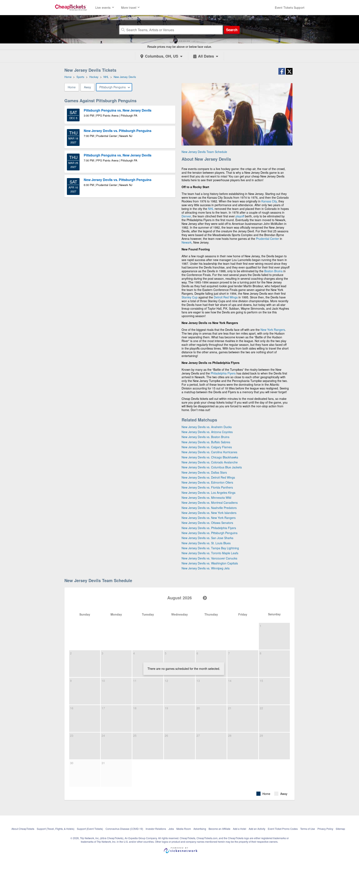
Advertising (199, 828)
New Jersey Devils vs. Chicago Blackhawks (210, 457)
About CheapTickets (22, 828)
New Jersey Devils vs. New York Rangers (209, 518)
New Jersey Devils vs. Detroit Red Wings (208, 477)
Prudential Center (267, 238)
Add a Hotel (239, 828)
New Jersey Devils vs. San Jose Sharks (207, 538)
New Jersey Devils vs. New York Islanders (209, 513)
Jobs (171, 828)
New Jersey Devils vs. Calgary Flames (207, 447)
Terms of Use (307, 828)
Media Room (183, 828)
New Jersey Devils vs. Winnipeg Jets (206, 568)
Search (231, 29)
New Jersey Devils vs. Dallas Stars (204, 472)
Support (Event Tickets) (90, 828)
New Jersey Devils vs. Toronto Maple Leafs (210, 553)
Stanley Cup (190, 297)
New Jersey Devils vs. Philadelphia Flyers (209, 528)
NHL (211, 209)
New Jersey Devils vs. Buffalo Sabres (206, 442)
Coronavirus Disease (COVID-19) (124, 828)
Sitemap (340, 828)
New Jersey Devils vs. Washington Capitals (210, 563)
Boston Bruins (273, 271)
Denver (186, 216)
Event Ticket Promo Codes (283, 828)
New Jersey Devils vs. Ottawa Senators (207, 523)
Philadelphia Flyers (223, 373)
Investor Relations (156, 828)
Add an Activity (257, 828)
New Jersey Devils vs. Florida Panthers (207, 487)
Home (72, 87)
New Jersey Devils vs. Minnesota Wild (206, 497)
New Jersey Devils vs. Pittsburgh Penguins (209, 533)
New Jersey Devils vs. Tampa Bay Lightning (210, 548)
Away (87, 87)
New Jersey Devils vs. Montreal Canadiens (210, 502)
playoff (240, 216)
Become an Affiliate (219, 828)
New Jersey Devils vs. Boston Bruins (205, 437)
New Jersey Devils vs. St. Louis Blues (206, 543)
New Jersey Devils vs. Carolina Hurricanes (209, 452)
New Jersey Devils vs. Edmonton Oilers (207, 482)
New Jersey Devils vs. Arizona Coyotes (207, 432)
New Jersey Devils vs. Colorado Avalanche (210, 462)
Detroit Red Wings (226, 297)
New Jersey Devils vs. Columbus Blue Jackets (212, 467)
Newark (187, 242)
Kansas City (269, 201)
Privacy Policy (325, 828)
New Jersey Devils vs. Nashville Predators (209, 508)
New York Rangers (273, 330)
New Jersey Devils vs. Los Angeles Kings (208, 492)
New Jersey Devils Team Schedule (204, 152)
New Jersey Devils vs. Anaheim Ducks (207, 427)
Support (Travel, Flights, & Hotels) (55, 828)
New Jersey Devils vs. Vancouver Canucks (209, 558)
